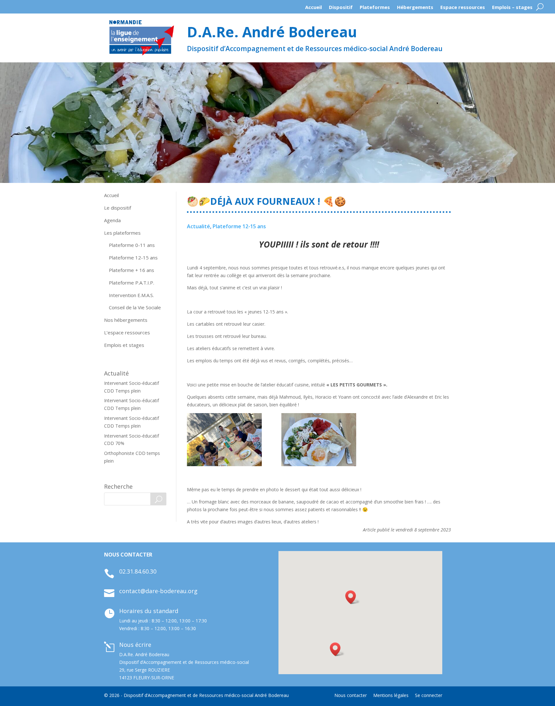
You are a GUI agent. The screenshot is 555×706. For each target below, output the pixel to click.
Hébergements (415, 8)
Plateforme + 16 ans (131, 270)
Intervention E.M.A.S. (131, 295)
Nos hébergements (125, 320)
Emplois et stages (124, 345)
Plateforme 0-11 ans (132, 245)
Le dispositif (117, 207)
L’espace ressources (127, 332)
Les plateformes (122, 233)
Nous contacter (350, 695)
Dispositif (341, 8)
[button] (337, 649)
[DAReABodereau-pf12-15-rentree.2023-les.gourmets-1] (224, 439)
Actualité (198, 226)
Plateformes (375, 8)
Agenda (112, 220)
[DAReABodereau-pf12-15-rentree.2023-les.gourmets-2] (318, 439)
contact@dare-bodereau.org (158, 591)
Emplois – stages (512, 8)
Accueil (313, 8)
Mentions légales (391, 695)
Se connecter (428, 695)
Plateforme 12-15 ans (133, 257)
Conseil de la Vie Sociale (135, 307)
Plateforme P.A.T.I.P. (131, 282)
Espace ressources (462, 8)
